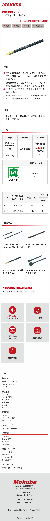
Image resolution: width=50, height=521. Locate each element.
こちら (39, 147)
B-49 (32, 291)
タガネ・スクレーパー (10, 384)
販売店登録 (6, 460)
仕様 (27, 26)
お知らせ (5, 415)
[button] (47, 4)
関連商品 (39, 26)
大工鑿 (4, 405)
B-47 (26, 291)
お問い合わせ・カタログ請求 (13, 467)
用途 (17, 26)
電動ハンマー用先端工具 (22, 288)
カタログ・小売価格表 (10, 428)
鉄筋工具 (5, 392)
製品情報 (9, 288)
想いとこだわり (8, 439)
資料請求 (5, 454)
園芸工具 (5, 402)
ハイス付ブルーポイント (14, 291)
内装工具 (5, 399)
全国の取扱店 (7, 457)
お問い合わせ (7, 464)
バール (4, 386)
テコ (4, 389)
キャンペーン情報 (9, 418)
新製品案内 (6, 420)
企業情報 (5, 433)
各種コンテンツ (8, 448)
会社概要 (5, 436)
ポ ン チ (5, 394)
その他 (4, 407)
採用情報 (5, 444)
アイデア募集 (7, 452)
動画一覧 (5, 441)
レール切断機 (7, 397)
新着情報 (5, 412)
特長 (7, 26)
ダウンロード (7, 425)
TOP (4, 373)
